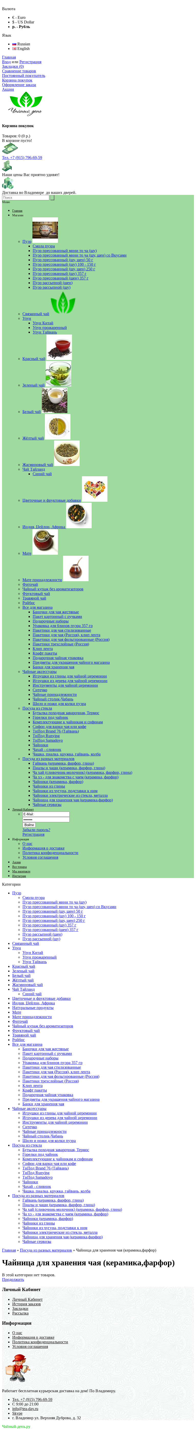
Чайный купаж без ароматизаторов (42, 1026)
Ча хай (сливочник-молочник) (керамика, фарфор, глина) (72, 1209)
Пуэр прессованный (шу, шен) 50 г (52, 911)
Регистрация (30, 62)
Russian (23, 44)
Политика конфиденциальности (50, 853)
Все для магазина (27, 1044)
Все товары (19, 867)
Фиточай (20, 1021)
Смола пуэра (33, 897)
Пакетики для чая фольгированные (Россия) (60, 1076)
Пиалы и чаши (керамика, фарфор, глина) (58, 1205)
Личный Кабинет (23, 809)
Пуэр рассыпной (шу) (41, 939)
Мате (16, 1012)
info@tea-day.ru (25, 1409)
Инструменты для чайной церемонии (55, 1122)
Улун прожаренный (39, 957)
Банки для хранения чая (43, 1104)
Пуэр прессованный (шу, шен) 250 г (53, 920)
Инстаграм (19, 876)
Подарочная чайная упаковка (47, 1095)
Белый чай (21, 975)
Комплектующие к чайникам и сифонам (57, 1159)
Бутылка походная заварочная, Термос (55, 1150)
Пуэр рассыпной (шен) (42, 934)
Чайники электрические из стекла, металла (59, 1232)
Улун (16, 948)
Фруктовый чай (26, 1030)
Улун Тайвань (34, 962)
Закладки (20, 1308)
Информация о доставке (43, 848)
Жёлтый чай (23, 980)
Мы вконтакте (21, 871)
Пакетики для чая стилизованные (51, 1067)
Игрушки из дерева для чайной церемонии (59, 1118)
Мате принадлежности (32, 1017)
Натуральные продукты (33, 1007)
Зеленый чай (23, 971)
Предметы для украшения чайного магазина (61, 1099)
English (23, 48)
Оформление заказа (19, 85)
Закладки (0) (13, 66)
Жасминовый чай (27, 985)
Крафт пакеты (34, 1090)
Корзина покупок (17, 80)
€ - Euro (19, 17)
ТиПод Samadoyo (37, 1177)
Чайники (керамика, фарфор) (47, 1218)
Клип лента (32, 1085)
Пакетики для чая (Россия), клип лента (56, 1072)
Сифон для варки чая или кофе (49, 1163)
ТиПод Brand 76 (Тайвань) (45, 1168)
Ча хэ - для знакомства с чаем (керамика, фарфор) (65, 1214)
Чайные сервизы (36, 1241)
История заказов (26, 1304)
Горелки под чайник (40, 1154)
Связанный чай (25, 943)
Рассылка (20, 1313)
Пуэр (16, 893)
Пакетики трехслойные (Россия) (50, 1081)
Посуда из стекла (27, 1145)
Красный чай (23, 966)
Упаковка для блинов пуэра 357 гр (52, 1062)
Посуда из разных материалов (38, 1195)
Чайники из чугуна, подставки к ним (54, 1228)
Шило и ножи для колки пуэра (49, 1140)
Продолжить (13, 1279)
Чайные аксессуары (29, 1108)
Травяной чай (24, 1035)
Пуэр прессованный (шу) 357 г (49, 925)
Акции (8, 89)
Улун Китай (32, 952)
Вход (6, 62)
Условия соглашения (40, 857)
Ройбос (18, 1040)
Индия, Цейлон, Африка (33, 1003)
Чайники (30, 1182)
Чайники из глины (38, 1223)
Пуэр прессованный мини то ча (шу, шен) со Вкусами (69, 907)
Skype (17, 1413)
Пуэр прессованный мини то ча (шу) (54, 902)
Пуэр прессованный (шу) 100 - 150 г (54, 916)
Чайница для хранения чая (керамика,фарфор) (62, 1237)
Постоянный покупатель (23, 75)
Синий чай (32, 994)
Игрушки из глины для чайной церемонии (59, 1113)
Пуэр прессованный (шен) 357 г (50, 929)
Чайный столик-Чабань (42, 1136)
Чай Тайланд (23, 989)
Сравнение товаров (19, 71)
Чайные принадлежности (44, 1131)
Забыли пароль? (36, 830)
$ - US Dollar (23, 22)
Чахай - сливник (36, 1186)
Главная (9, 57)
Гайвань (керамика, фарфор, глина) (53, 1200)
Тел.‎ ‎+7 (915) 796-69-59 (22, 157)
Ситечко (29, 1127)
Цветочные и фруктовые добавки (41, 998)
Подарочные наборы (40, 1058)
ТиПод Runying (36, 1173)
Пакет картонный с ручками (47, 1053)
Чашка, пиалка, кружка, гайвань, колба (56, 1191)
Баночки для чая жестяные (45, 1049)
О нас (27, 843)
